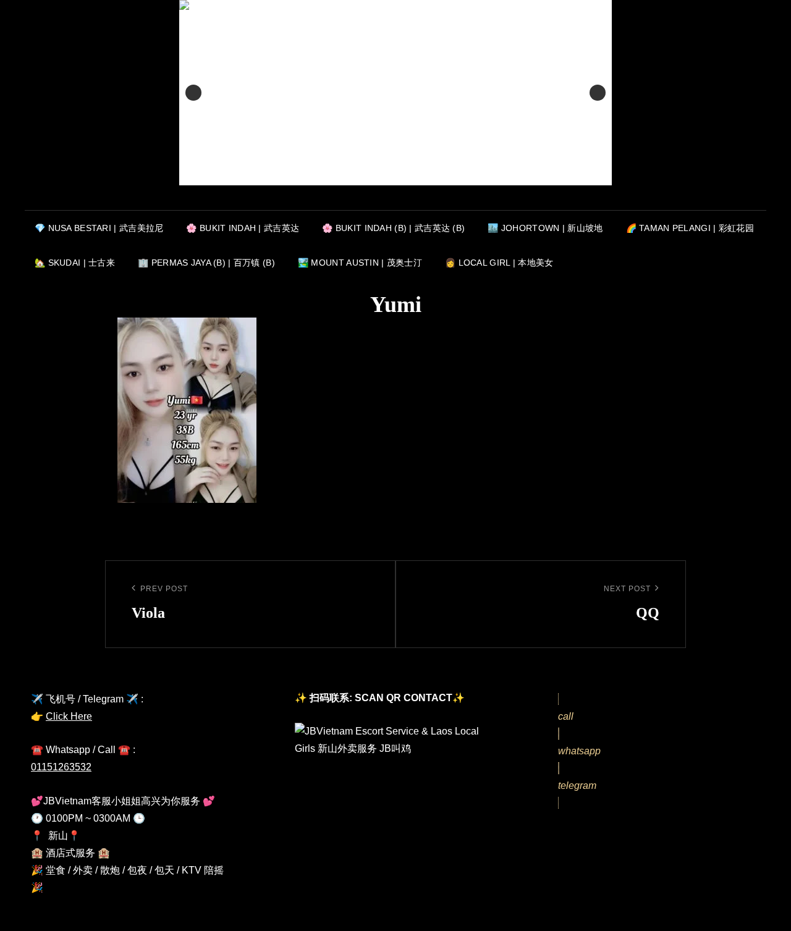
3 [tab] (410, 198)
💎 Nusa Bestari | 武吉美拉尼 (99, 228)
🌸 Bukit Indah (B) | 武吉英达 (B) (393, 228)
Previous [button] (193, 93)
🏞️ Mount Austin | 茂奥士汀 (360, 263)
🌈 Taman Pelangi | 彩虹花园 (690, 228)
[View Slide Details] (395, 92)
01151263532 (61, 767)
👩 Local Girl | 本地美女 (499, 263)
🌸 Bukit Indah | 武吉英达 (242, 228)
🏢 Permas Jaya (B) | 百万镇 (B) (206, 263)
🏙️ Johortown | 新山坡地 (545, 228)
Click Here (69, 716)
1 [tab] (381, 198)
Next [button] (598, 93)
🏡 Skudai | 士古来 (75, 263)
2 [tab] (395, 198)
